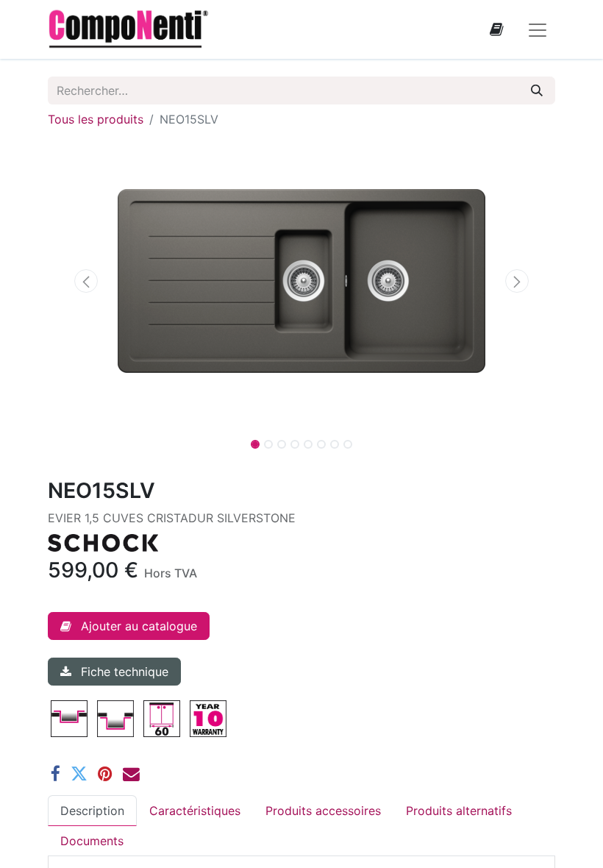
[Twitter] (79, 774)
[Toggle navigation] (537, 29)
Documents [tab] (92, 840)
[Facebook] (55, 774)
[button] (86, 281)
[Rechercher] (536, 90)
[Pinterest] (105, 774)
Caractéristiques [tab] (194, 810)
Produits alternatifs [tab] (459, 810)
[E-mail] (131, 774)
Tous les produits (95, 119)
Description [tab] (92, 810)
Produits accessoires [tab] (323, 810)
